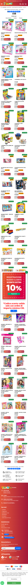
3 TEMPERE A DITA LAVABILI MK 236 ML (7, 146)
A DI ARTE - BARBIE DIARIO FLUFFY (6, 347)
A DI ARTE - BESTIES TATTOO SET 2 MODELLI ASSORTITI (6, 435)
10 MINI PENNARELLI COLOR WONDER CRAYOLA (6, 80)
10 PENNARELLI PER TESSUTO (20, 79)
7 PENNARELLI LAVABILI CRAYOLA (19, 215)
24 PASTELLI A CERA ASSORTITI (19, 124)
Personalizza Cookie (5, 528)
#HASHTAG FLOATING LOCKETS (5, 57)
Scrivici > (6, 534)
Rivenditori (4, 514)
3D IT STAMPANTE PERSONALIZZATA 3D (19, 191)
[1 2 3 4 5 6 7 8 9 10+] (2, 151)
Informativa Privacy (6, 518)
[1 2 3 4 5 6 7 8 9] (16, 417)
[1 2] (16, 151)
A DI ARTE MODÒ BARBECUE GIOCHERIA (6, 259)
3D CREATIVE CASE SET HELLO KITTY (7, 168)
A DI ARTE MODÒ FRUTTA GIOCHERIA (19, 259)
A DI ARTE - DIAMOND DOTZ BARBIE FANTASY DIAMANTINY (20, 435)
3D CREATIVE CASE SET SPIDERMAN (5, 191)
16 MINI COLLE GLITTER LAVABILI (19, 102)
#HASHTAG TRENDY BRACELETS (18, 57)
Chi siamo (4, 516)
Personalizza (14, 579)
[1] (16, 39)
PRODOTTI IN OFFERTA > (9, 503)
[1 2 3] (16, 62)
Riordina (3, 526)
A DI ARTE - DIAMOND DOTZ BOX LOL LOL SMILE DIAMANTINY (20, 457)
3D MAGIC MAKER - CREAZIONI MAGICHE (7, 215)
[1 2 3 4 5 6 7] (2, 461)
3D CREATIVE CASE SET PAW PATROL (20, 168)
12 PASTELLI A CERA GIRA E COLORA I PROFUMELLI (6, 102)
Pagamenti (4, 511)
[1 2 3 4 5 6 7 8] (2, 62)
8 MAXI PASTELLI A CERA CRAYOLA (6, 237)
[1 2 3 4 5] (16, 107)
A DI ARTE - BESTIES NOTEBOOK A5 (5, 413)
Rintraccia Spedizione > (9, 537)
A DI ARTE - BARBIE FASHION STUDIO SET (20, 347)
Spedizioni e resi (5, 513)
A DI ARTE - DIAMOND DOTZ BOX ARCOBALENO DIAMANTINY (6, 457)
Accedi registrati (4, 524)
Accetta (14, 583)
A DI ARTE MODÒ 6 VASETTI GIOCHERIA (20, 237)
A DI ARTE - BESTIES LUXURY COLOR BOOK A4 (20, 391)
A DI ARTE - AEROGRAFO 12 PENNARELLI (6, 325)
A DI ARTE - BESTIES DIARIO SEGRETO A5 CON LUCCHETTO (20, 369)
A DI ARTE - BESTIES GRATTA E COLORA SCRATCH (7, 391)
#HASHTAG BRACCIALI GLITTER (21, 33)
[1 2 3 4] (2, 39)
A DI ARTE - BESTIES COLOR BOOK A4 (6, 369)
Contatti (4, 509)
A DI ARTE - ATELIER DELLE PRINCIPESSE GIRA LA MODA (20, 325)
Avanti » (18, 11)
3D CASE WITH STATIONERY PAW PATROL (20, 146)
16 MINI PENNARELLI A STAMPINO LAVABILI (5, 124)
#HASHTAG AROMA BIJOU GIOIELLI (6, 33)
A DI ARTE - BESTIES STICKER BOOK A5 (20, 413)
